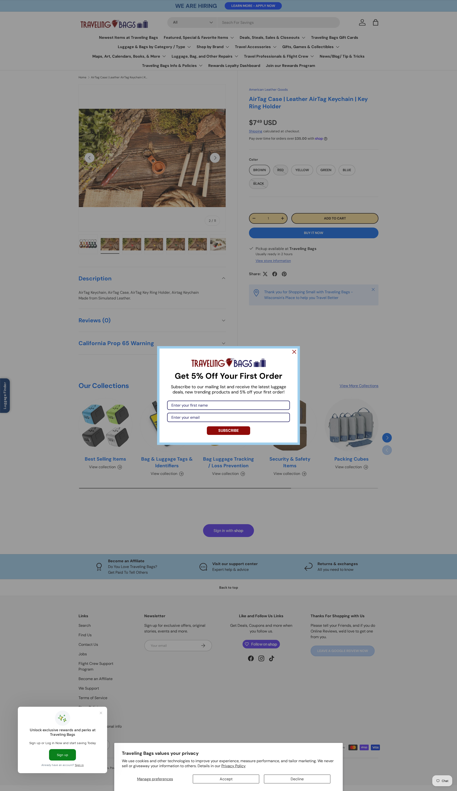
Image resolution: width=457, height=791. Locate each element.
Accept (226, 778)
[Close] (294, 352)
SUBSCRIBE (228, 430)
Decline (297, 778)
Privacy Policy (233, 765)
